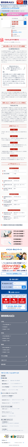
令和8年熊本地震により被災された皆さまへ (13, 11)
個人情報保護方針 (5, 442)
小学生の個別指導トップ (6, 324)
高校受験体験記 (17, 241)
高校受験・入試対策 (5, 338)
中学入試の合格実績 (18, 231)
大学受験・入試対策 (5, 349)
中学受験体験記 (17, 239)
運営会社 (3, 440)
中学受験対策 (4, 326)
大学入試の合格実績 (18, 236)
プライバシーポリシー (19, 442)
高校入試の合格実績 (18, 233)
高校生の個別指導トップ (6, 347)
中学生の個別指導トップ (6, 336)
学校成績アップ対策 (5, 329)
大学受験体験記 (17, 244)
